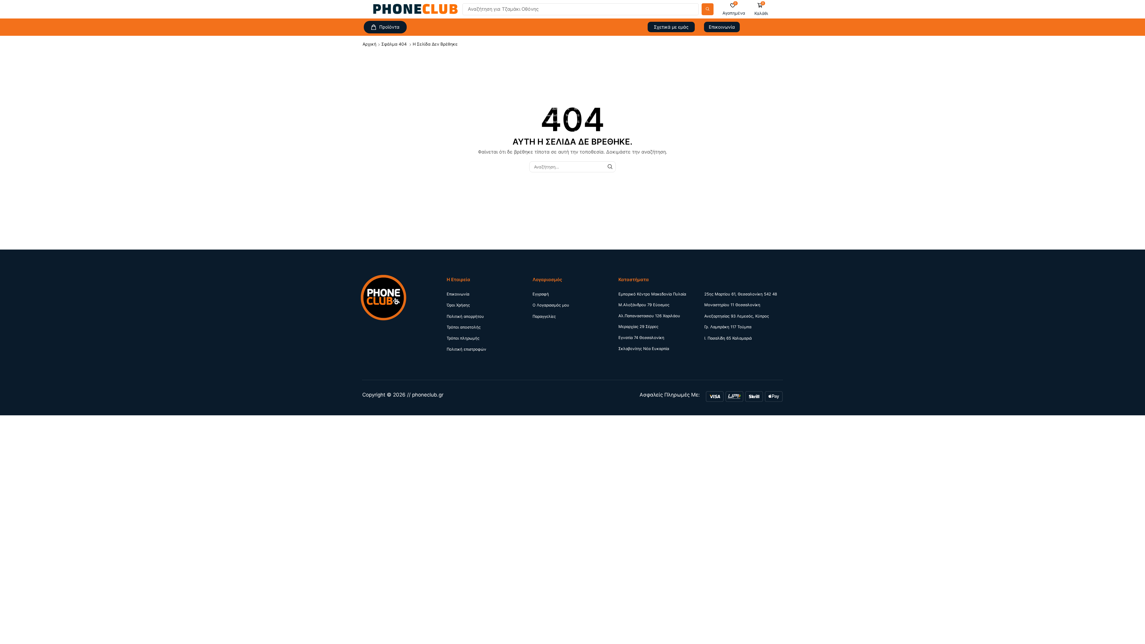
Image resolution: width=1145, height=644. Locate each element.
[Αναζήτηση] (708, 9)
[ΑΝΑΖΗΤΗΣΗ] (610, 166)
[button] (734, 9)
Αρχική (369, 44)
